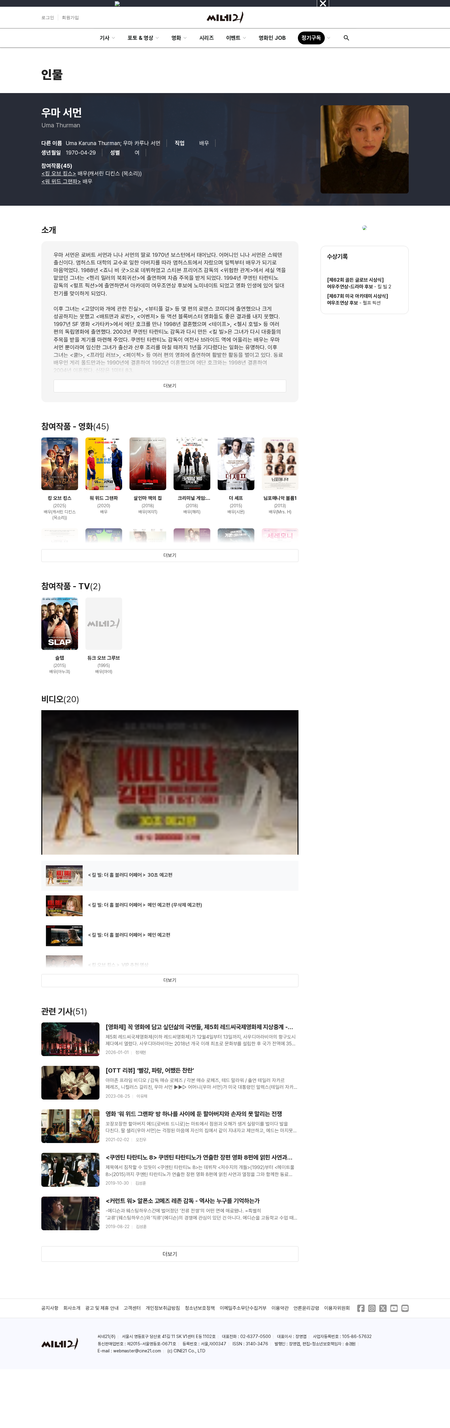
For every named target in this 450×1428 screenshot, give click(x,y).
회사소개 (72, 1308)
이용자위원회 (337, 1308)
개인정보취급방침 (163, 1308)
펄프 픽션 (372, 303)
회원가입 (70, 17)
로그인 (47, 17)
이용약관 (280, 1308)
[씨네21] (225, 17)
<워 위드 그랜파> (61, 181)
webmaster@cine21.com (137, 1350)
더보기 (169, 386)
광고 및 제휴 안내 (102, 1308)
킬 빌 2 (384, 287)
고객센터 (132, 1308)
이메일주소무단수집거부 (243, 1308)
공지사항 (49, 1308)
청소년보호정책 (200, 1308)
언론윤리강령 (306, 1308)
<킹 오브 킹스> (58, 173)
